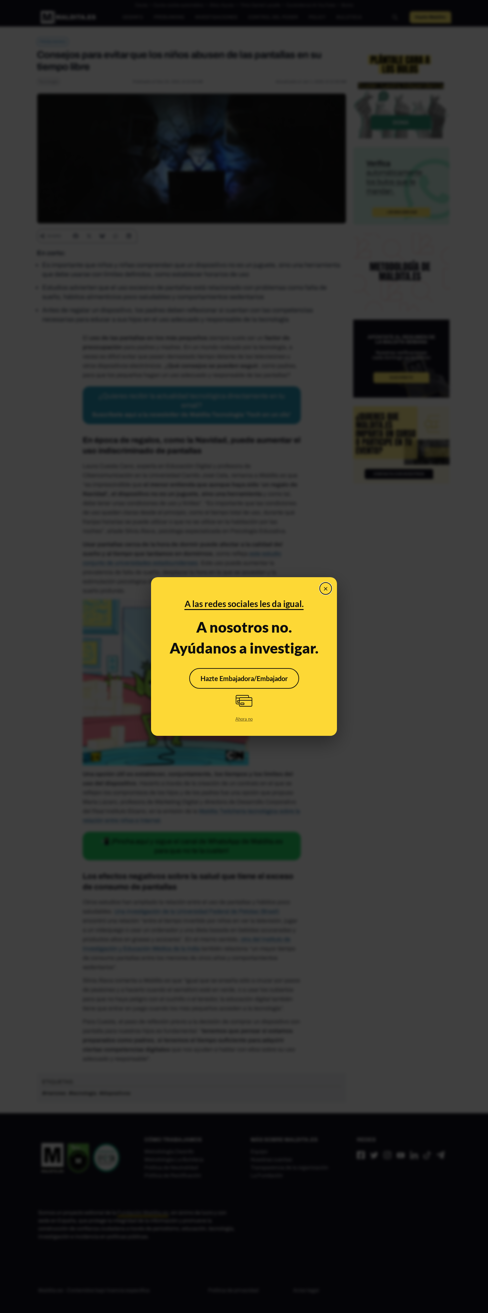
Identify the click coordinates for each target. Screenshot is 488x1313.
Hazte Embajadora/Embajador (244, 678)
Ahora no (244, 719)
